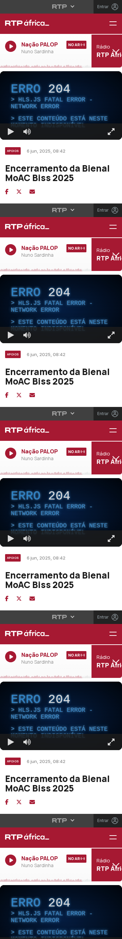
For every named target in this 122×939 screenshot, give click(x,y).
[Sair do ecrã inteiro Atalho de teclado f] (111, 931)
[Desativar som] (27, 931)
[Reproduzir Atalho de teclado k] (11, 931)
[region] (61, 469)
